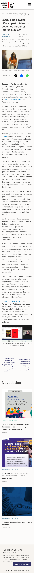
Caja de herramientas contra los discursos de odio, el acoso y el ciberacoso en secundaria (15, 426)
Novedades (9, 13)
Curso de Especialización (13, 99)
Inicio (3, 13)
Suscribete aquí (21, 564)
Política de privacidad (19, 570)
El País (4, 136)
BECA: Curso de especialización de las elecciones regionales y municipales (16, 475)
